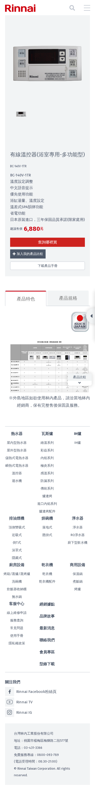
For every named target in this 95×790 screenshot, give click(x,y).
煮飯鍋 (78, 581)
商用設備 (77, 565)
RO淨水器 (77, 535)
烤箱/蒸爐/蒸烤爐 (17, 574)
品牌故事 (47, 616)
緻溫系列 (47, 443)
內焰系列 (47, 458)
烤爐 (77, 589)
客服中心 (16, 603)
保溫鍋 (78, 574)
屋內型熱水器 (17, 443)
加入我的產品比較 (30, 254)
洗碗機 (17, 581)
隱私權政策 (17, 643)
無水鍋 (17, 597)
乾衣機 (47, 565)
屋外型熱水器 (17, 450)
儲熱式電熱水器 (16, 458)
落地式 (47, 527)
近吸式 (17, 535)
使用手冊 (16, 635)
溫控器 (17, 473)
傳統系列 (47, 488)
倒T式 (17, 542)
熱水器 (17, 433)
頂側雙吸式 (17, 527)
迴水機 (17, 481)
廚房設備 (16, 565)
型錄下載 (47, 664)
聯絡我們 (47, 640)
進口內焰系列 (47, 504)
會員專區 (47, 652)
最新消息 (47, 628)
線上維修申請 (17, 613)
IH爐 (77, 433)
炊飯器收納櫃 (17, 589)
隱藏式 (17, 558)
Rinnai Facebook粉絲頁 (36, 691)
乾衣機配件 (47, 581)
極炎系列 (47, 465)
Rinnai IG (24, 712)
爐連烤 (47, 496)
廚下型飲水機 (77, 542)
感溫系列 (47, 473)
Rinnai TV (24, 702)
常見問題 (16, 628)
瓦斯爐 (47, 433)
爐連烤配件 (47, 511)
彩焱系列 (47, 450)
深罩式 (17, 550)
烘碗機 (47, 518)
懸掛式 (47, 535)
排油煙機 (16, 518)
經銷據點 (47, 604)
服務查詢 (16, 620)
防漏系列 (47, 481)
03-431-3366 (33, 748)
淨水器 (77, 518)
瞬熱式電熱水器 (16, 465)
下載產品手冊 (48, 266)
